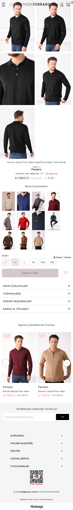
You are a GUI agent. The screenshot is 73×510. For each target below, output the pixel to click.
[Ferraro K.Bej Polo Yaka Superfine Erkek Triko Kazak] (9, 220)
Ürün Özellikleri (15, 285)
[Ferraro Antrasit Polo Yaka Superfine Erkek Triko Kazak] (39, 201)
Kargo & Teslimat (16, 308)
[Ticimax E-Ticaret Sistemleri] (36, 507)
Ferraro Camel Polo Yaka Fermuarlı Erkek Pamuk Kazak (18, 391)
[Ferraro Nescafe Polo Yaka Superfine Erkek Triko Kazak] (9, 240)
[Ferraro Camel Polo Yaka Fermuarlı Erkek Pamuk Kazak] (21, 357)
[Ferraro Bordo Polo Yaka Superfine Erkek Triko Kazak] (54, 201)
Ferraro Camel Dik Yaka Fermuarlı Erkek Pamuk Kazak (53, 391)
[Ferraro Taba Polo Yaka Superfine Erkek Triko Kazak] (24, 240)
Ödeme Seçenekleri (17, 301)
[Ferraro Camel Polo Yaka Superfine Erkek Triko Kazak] (39, 240)
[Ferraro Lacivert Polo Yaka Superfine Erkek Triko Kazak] (39, 220)
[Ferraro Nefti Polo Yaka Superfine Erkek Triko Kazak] (54, 220)
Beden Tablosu (63, 257)
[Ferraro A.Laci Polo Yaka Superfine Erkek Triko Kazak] (24, 201)
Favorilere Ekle (34, 335)
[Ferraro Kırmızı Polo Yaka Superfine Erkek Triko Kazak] (24, 220)
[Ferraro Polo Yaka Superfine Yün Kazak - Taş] (9, 201)
